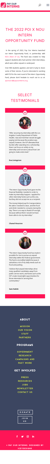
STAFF (25, 334)
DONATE (25, 412)
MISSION (25, 326)
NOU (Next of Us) (12, 57)
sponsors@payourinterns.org (16, 81)
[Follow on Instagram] (28, 436)
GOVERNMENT (25, 352)
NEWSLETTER (25, 388)
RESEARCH (25, 355)
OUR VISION (25, 330)
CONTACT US (25, 392)
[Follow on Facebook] (17, 436)
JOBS (25, 385)
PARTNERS (25, 337)
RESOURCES (25, 381)
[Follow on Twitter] (22, 436)
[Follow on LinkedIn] (33, 436)
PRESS (25, 377)
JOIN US (25, 420)
